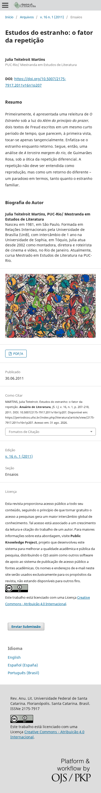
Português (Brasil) (23, 672)
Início (9, 17)
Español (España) (23, 665)
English (14, 657)
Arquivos (27, 17)
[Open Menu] (5, 5)
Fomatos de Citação (24, 431)
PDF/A (17, 353)
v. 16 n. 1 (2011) (52, 17)
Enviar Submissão (26, 626)
